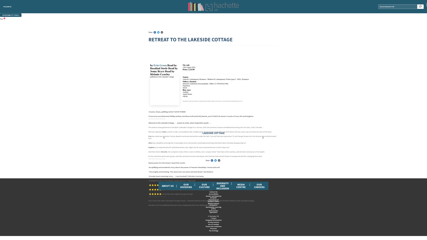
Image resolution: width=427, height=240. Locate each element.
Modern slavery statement (213, 204)
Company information (213, 220)
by (152, 65)
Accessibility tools (10, 15)
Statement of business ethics (213, 200)
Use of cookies (213, 224)
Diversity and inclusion (222, 186)
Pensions (213, 229)
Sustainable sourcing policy (213, 208)
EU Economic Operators (213, 211)
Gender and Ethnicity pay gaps (213, 197)
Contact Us (213, 192)
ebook (185, 88)
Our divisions (186, 185)
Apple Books (187, 94)
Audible (185, 92)
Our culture (204, 185)
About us (168, 186)
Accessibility (213, 194)
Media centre (241, 185)
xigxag (185, 96)
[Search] (420, 6)
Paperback (186, 86)
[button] (164, 137)
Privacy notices (213, 222)
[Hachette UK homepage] (213, 6)
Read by (163, 67)
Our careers (259, 185)
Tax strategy (213, 231)
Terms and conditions (213, 226)
